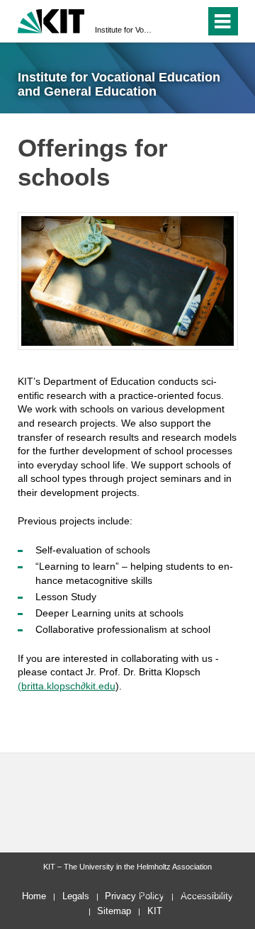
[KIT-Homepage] (51, 19)
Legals (75, 896)
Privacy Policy (134, 896)
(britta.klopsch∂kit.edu (66, 686)
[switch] (191, 21)
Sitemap (114, 911)
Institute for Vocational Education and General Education (123, 30)
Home (34, 896)
